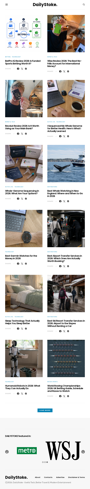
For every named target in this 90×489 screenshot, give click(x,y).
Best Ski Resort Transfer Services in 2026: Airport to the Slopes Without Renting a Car (66, 323)
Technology (16, 57)
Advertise (60, 477)
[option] (26, 451)
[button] (7, 452)
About (37, 477)
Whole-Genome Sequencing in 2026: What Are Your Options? (22, 192)
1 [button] (43, 462)
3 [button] (47, 462)
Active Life (51, 122)
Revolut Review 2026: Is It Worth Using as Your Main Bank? (22, 127)
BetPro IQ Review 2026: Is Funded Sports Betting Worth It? (22, 62)
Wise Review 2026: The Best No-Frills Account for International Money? (64, 63)
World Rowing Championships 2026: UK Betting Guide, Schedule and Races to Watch (65, 388)
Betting (8, 57)
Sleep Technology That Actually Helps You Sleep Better (22, 322)
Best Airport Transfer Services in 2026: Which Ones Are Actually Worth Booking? (64, 258)
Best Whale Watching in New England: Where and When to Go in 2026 (65, 193)
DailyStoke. (45, 5)
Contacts (48, 477)
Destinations (52, 187)
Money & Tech (52, 57)
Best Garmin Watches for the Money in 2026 (21, 257)
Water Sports (52, 382)
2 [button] (45, 462)
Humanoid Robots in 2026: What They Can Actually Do (22, 387)
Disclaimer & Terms (76, 477)
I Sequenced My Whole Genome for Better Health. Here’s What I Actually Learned (64, 128)
